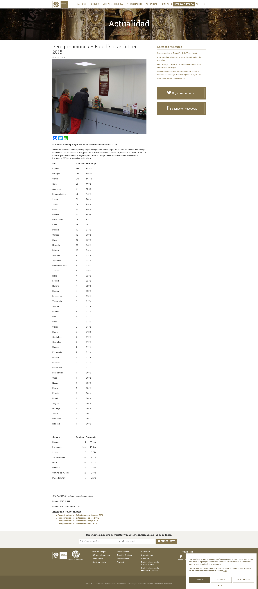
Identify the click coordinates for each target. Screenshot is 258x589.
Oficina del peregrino (101, 555)
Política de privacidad (163, 584)
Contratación (147, 555)
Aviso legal (132, 584)
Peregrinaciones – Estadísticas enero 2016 (78, 518)
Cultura (95, 4)
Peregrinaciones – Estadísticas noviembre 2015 (80, 515)
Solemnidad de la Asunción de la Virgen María (177, 53)
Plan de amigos (99, 551)
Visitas (107, 4)
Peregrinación (134, 4)
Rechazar (221, 579)
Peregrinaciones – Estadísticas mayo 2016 (78, 521)
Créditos (145, 558)
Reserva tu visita (184, 4)
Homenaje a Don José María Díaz (172, 79)
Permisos (145, 551)
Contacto (167, 4)
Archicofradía (123, 551)
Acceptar (199, 579)
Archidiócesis (123, 558)
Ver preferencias (243, 579)
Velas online (97, 558)
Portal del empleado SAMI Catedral (150, 563)
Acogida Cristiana (124, 555)
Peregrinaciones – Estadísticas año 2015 (77, 523)
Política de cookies (145, 584)
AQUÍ (225, 571)
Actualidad (152, 4)
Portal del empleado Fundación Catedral (150, 569)
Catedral (82, 4)
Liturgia (118, 4)
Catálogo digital (99, 562)
